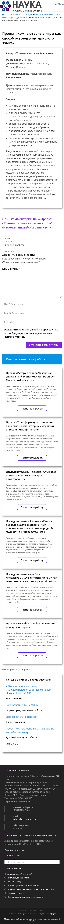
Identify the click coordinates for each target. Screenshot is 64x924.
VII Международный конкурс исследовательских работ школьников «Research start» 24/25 (28, 689)
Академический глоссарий (19, 874)
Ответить (9, 251)
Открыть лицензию (14, 850)
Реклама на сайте (15, 893)
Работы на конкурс (23, 14)
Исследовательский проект (21, 716)
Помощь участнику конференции (23, 885)
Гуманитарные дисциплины (15, 17)
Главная (8, 14)
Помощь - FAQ (14, 881)
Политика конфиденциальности (22, 913)
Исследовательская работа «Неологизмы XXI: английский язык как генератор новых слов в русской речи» (31, 577)
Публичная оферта (48, 913)
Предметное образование (46, 14)
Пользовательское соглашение (31, 910)
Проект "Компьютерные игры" (23, 728)
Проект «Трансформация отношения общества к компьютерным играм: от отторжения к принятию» (30, 426)
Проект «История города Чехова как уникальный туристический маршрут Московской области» (30, 376)
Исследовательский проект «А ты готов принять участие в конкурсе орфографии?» (31, 475)
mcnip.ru (17, 828)
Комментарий (12, 268)
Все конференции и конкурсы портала (25, 897)
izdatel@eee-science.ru (24, 819)
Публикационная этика (18, 877)
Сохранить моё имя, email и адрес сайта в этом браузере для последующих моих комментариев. (31, 333)
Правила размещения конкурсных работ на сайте (30, 889)
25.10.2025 (9, 241)
